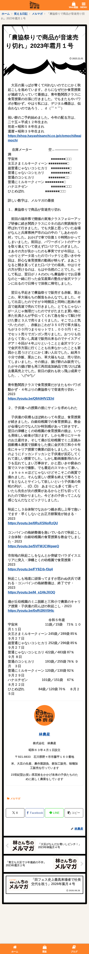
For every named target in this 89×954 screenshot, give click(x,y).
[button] (74, 812)
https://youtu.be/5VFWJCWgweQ (33, 546)
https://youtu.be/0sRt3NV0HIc (31, 610)
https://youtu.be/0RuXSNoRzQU (33, 523)
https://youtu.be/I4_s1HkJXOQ (31, 592)
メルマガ (15, 798)
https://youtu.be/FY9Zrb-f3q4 (30, 569)
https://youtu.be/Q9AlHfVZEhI (31, 398)
